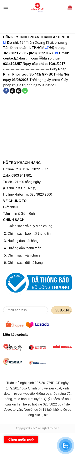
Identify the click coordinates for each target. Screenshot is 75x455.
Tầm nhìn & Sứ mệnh (19, 213)
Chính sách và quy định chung (30, 226)
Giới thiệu (10, 207)
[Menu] (5, 7)
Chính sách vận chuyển (25, 255)
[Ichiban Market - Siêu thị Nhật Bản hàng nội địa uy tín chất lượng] (37, 7)
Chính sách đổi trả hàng (25, 262)
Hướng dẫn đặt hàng (23, 241)
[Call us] (25, 91)
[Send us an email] (18, 91)
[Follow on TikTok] (12, 91)
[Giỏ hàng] (70, 7)
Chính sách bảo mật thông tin (29, 233)
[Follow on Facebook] (6, 91)
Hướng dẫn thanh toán (24, 248)
